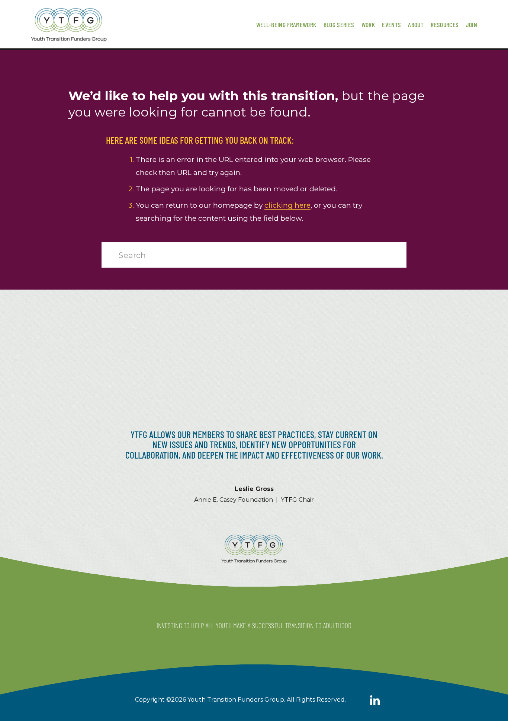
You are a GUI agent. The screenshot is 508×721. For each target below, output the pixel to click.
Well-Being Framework (286, 24)
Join (471, 24)
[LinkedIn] (374, 700)
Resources (445, 24)
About (416, 24)
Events (391, 24)
